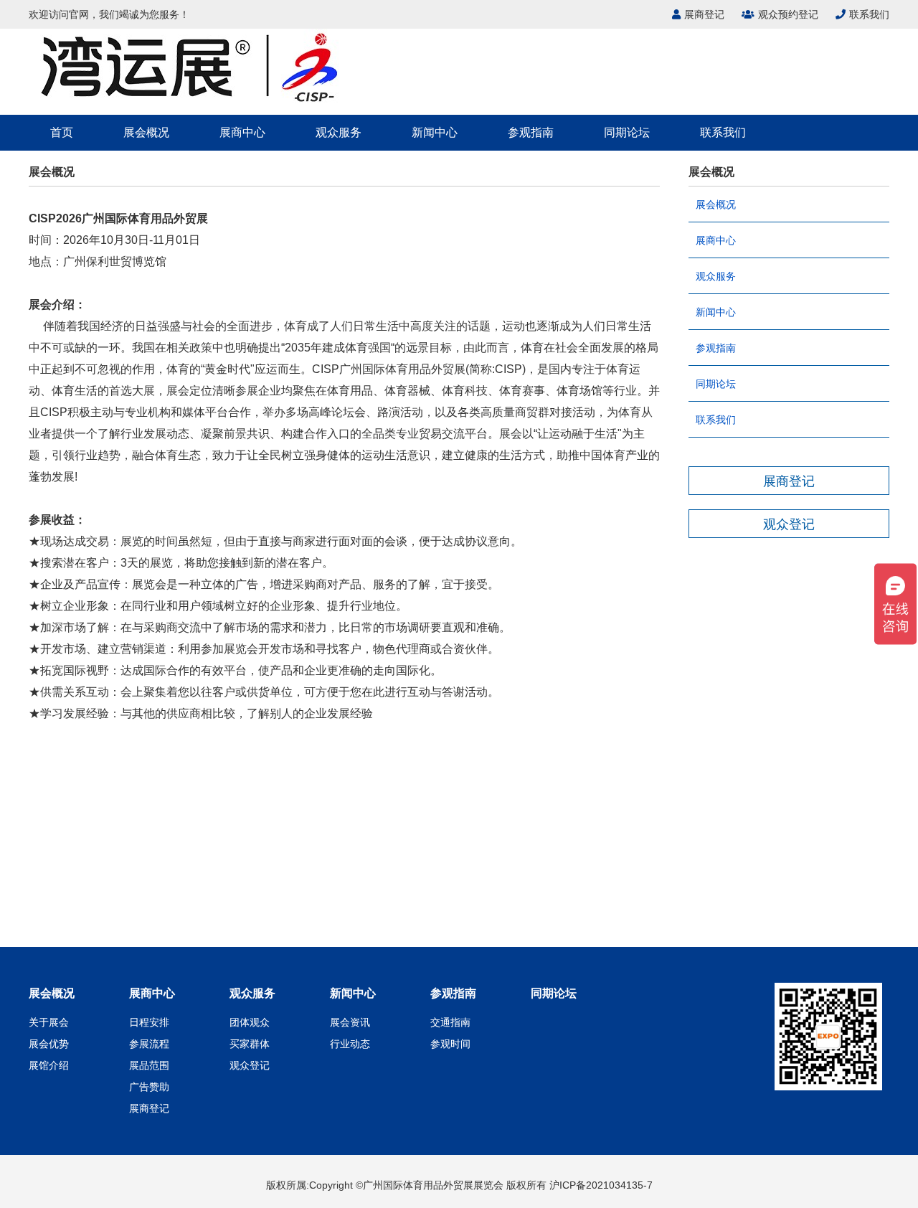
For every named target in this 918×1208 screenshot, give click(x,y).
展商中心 (242, 132)
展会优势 (49, 1043)
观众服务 (338, 132)
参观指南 (531, 132)
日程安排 (149, 1022)
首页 (61, 132)
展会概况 (146, 132)
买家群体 (250, 1043)
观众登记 (250, 1065)
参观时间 (450, 1043)
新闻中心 (435, 132)
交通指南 (450, 1022)
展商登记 (704, 14)
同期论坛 (627, 132)
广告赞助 (149, 1087)
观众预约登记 (788, 14)
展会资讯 (350, 1022)
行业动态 (350, 1043)
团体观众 (250, 1022)
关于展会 (49, 1022)
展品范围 (149, 1065)
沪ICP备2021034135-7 (601, 1185)
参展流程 (149, 1043)
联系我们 (869, 14)
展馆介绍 (49, 1065)
